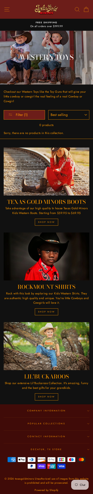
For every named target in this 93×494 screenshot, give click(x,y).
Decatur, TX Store (46, 449)
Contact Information (46, 436)
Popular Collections (46, 423)
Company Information (46, 410)
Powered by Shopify (46, 490)
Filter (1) (21, 114)
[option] (46, 25)
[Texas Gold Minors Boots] (46, 171)
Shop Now (46, 222)
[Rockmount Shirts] (46, 256)
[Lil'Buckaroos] (46, 346)
